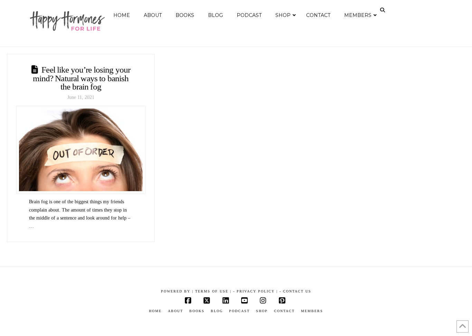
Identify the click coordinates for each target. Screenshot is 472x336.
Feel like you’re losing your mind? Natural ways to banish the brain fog (81, 78)
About (175, 311)
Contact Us (297, 291)
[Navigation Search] (383, 10)
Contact (284, 311)
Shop (262, 311)
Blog (217, 311)
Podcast (239, 311)
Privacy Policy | (257, 291)
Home (155, 311)
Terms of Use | (213, 291)
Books (197, 311)
